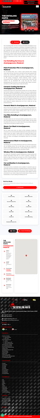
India (6, 329)
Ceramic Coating (5, 336)
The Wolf (4, 367)
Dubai (15, 329)
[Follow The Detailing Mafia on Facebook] (2, 324)
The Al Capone (5, 369)
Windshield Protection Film (7, 349)
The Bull (3, 363)
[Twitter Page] (20, 1)
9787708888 (8, 269)
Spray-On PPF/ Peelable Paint (8, 356)
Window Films (5, 348)
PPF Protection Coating (7, 344)
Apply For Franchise (6, 398)
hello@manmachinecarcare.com (11, 320)
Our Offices (4, 411)
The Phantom (5, 372)
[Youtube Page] (17, 1)
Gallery (3, 383)
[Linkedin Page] (18, 1)
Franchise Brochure (6, 404)
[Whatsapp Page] (21, 1)
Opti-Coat (6, 338)
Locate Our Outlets (6, 399)
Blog (3, 384)
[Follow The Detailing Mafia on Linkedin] (8, 324)
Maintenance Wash (6, 354)
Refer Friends (5, 402)
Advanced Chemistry (8, 343)
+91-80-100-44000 (8, 1)
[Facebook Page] (14, 1)
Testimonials (4, 388)
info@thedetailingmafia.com (11, 275)
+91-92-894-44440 (7, 316)
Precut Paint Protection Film (8, 347)
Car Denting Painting (6, 357)
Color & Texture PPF (8, 342)
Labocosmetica (7, 337)
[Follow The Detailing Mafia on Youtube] (5, 324)
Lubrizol (6, 341)
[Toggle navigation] (37, 6)
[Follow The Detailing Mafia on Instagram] (7, 324)
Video (3, 382)
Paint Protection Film (6, 339)
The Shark (4, 368)
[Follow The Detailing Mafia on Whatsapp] (10, 324)
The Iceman (4, 364)
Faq (3, 379)
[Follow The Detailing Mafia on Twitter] (4, 324)
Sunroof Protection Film (7, 346)
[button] (26, 255)
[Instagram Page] (15, 1)
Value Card (4, 387)
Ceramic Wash (5, 352)
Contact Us (4, 389)
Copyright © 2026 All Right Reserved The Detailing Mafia (20, 416)
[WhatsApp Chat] (2, 415)
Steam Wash (4, 353)
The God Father (5, 373)
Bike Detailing (5, 351)
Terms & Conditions (6, 392)
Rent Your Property (6, 403)
